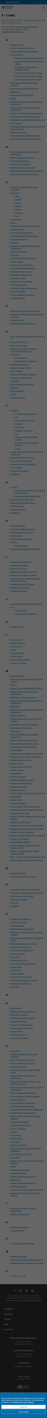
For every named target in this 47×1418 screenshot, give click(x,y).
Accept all (23, 1407)
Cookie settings (23, 1412)
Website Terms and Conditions (23, 1402)
